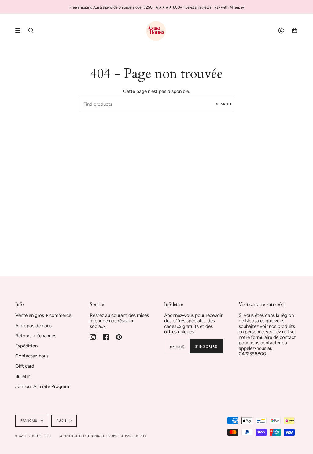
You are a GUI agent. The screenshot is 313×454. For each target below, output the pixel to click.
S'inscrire (206, 346)
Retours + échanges (35, 336)
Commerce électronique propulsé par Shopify (103, 436)
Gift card (24, 366)
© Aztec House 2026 (33, 436)
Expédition (26, 346)
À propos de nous (33, 325)
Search (223, 104)
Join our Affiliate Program (42, 386)
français (29, 420)
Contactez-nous (32, 356)
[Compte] (281, 30)
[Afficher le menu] (19, 30)
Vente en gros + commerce (43, 315)
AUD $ (62, 420)
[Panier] (295, 30)
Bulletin (22, 376)
